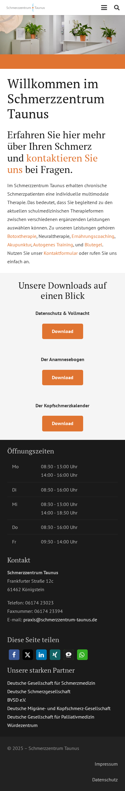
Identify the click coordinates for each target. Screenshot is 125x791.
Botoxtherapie (21, 236)
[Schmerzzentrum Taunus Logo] (26, 7)
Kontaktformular (61, 253)
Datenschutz (105, 780)
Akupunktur (19, 245)
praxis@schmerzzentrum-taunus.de (60, 619)
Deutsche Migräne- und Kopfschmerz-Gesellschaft (58, 708)
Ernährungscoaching (93, 236)
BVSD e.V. (16, 700)
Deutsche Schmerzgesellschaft (38, 691)
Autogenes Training (53, 245)
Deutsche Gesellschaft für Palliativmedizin (50, 717)
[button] (104, 8)
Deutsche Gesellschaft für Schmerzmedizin (51, 683)
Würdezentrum (22, 725)
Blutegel (93, 245)
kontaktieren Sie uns (52, 164)
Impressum (106, 764)
